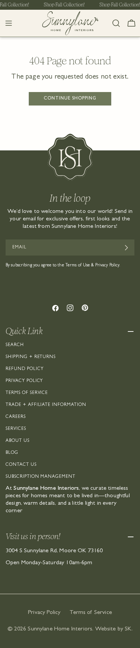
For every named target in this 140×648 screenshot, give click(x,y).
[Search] (116, 23)
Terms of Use (77, 265)
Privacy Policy (24, 381)
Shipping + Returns (31, 357)
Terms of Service (27, 393)
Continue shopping (70, 99)
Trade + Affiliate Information (46, 405)
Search (15, 345)
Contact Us (21, 465)
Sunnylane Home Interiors (60, 629)
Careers (16, 417)
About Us (17, 441)
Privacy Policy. (108, 265)
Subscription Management (40, 477)
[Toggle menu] (8, 23)
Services (16, 429)
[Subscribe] (126, 248)
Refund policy (24, 369)
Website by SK (113, 629)
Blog (12, 453)
